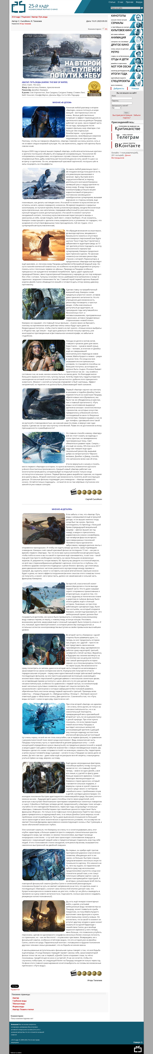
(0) (106, 29)
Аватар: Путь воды (39, 17)
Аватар (16, 998)
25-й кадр (16, 17)
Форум (139, 2)
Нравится (15, 989)
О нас (120, 2)
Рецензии (26, 17)
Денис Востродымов (121, 156)
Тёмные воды (19, 1003)
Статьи (112, 2)
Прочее (129, 2)
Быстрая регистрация (122, 115)
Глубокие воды (20, 1000)
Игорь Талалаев (25, 24)
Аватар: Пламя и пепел (23, 1009)
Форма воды (18, 1006)
